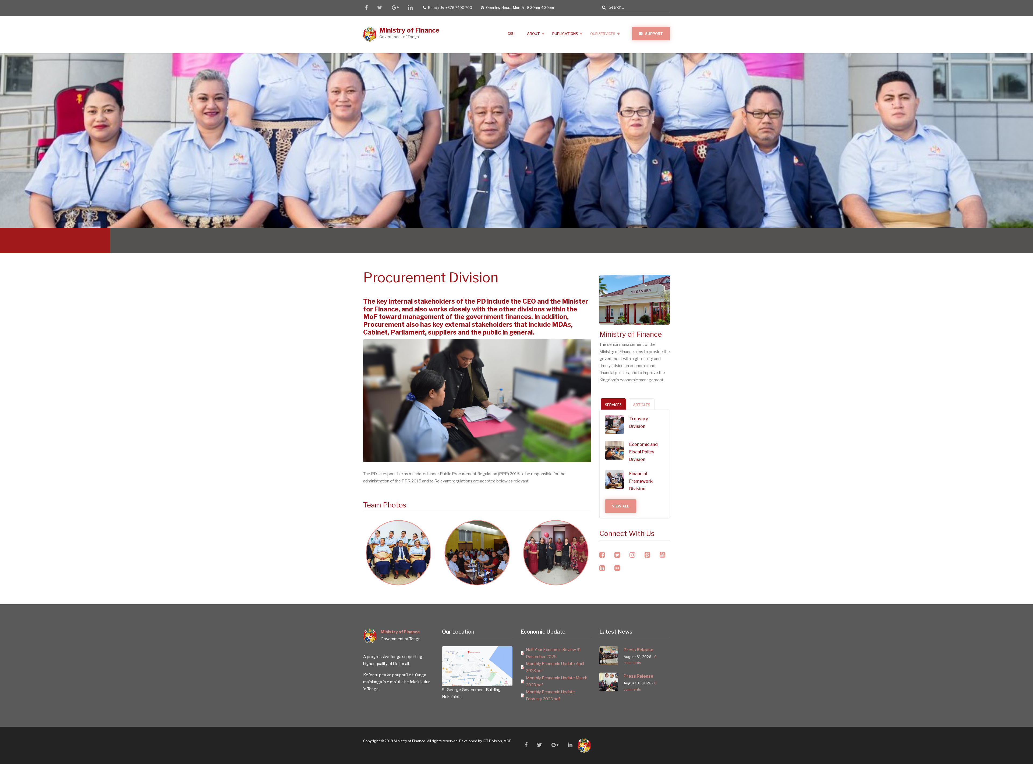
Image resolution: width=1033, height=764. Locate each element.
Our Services (602, 33)
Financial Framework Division (641, 481)
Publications (565, 33)
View (398, 568)
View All (620, 506)
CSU (511, 33)
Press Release (638, 649)
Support (654, 33)
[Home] (370, 34)
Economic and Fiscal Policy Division (643, 452)
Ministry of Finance (409, 30)
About (533, 33)
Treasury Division (638, 422)
